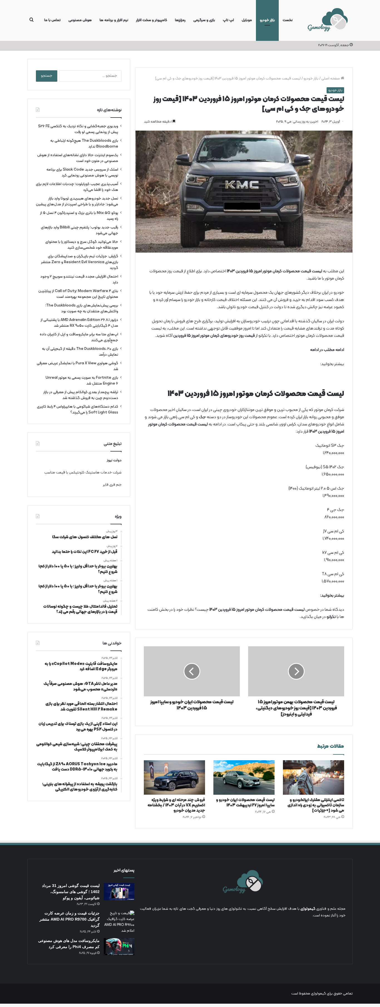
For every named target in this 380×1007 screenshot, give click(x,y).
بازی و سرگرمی (204, 20)
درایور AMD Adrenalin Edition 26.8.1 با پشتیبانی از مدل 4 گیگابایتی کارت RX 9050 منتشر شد (79, 323)
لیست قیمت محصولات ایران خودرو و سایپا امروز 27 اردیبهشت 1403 (245, 802)
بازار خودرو (267, 20)
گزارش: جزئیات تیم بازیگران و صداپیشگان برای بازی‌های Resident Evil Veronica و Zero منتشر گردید (79, 262)
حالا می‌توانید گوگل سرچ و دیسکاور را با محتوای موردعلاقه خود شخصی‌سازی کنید (81, 245)
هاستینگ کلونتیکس (84, 472)
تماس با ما (52, 20)
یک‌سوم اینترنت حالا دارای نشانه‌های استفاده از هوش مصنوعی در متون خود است (77, 158)
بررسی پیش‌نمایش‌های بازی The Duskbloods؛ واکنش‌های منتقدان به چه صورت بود (81, 308)
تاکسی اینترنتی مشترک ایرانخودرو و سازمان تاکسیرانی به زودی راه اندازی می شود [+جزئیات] (315, 805)
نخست (288, 20)
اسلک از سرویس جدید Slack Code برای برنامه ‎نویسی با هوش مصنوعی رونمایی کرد (82, 172)
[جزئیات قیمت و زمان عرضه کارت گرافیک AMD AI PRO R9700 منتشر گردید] (119, 922)
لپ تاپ (228, 20)
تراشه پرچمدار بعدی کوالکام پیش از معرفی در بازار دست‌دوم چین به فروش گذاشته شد (80, 395)
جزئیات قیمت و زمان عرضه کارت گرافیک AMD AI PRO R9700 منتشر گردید (70, 919)
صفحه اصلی (331, 78)
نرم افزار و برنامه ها (114, 20)
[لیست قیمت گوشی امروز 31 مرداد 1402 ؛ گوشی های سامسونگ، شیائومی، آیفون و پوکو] (119, 891)
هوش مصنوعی (80, 20)
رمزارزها (180, 20)
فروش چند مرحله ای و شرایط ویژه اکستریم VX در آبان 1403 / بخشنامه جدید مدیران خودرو (176, 805)
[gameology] (327, 20)
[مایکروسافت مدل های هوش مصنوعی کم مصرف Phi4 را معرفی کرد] (119, 946)
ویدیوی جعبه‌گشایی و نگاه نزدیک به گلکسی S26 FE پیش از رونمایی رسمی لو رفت (78, 129)
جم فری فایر (112, 485)
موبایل (247, 20)
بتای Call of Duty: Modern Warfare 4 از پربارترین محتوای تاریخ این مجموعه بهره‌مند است (78, 294)
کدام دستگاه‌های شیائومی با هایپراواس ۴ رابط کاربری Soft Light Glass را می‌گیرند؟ (77, 409)
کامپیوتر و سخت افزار (151, 20)
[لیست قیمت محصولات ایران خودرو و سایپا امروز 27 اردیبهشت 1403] (244, 777)
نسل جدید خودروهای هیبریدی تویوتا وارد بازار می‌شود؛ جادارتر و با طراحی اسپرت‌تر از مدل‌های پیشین (77, 201)
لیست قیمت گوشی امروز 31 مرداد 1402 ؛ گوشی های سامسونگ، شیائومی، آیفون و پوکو (71, 891)
